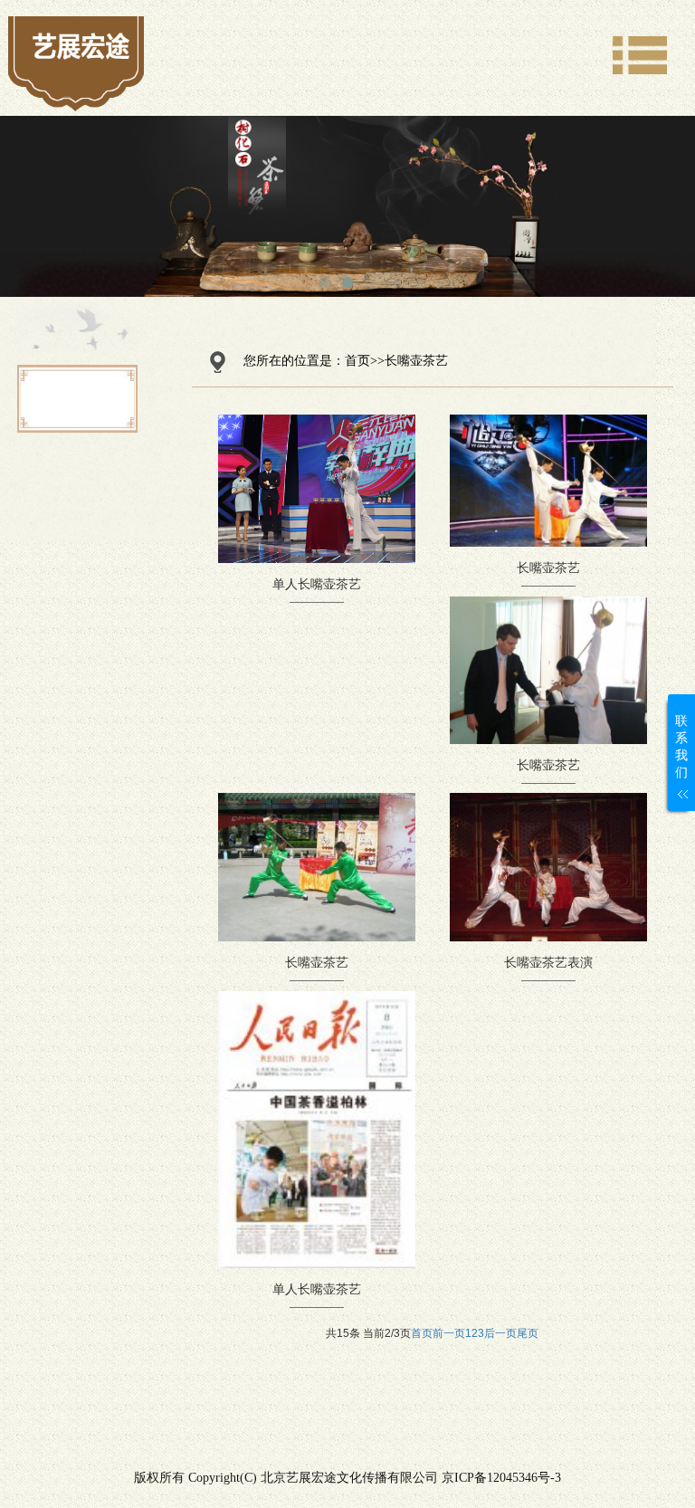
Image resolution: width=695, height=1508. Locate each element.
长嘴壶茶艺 (416, 360)
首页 (357, 360)
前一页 (449, 1333)
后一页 (500, 1333)
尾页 (527, 1333)
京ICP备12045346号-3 (501, 1477)
